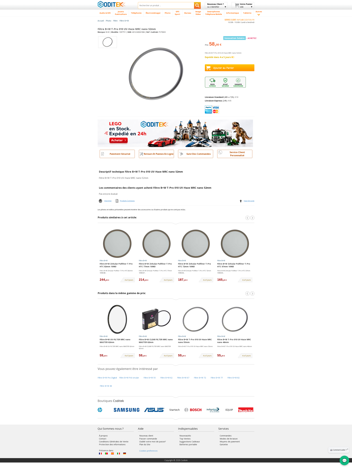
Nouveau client (146, 435)
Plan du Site (144, 444)
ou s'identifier (215, 5)
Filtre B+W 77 (217, 377)
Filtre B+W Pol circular (129, 377)
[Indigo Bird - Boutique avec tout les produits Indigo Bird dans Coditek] (213, 410)
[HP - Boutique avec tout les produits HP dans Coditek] (104, 410)
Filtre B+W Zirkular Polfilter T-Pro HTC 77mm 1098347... (155, 272)
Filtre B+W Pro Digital (107, 377)
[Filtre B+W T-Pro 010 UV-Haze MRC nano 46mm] (234, 319)
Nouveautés (185, 435)
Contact (102, 438)
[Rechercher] (197, 5)
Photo (108, 20)
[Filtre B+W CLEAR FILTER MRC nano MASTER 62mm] (156, 319)
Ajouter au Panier (223, 67)
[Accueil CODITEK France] (116, 4)
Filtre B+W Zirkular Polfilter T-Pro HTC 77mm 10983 (155, 265)
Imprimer (108, 201)
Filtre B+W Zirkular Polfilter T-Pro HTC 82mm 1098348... (116, 272)
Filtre (115, 20)
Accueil (101, 20)
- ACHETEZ (240, 38)
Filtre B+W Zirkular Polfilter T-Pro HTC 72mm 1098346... (194, 272)
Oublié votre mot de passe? (152, 441)
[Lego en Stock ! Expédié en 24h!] (175, 133)
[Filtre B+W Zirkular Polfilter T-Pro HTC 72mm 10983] (195, 243)
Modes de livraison (229, 438)
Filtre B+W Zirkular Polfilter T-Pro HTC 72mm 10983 (194, 265)
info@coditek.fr (245, 19)
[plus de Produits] (252, 293)
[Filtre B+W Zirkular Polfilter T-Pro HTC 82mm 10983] (117, 243)
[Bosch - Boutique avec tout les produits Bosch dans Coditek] (193, 410)
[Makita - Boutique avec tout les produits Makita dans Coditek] (245, 410)
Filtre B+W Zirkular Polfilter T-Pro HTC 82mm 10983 (116, 265)
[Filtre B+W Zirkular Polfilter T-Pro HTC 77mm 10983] (156, 243)
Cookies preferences (148, 450)
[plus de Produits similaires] (252, 218)
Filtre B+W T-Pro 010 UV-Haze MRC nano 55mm (195, 341)
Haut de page (249, 201)
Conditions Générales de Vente (113, 441)
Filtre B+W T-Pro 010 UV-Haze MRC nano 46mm (234, 341)
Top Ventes (185, 438)
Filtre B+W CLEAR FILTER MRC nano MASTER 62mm (156, 341)
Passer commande (148, 438)
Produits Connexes (127, 201)
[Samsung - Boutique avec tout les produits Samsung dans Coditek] (126, 410)
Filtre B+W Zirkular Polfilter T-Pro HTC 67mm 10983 (233, 265)
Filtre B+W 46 (106, 386)
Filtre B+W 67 (183, 377)
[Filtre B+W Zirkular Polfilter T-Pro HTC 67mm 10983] (234, 243)
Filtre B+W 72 (200, 377)
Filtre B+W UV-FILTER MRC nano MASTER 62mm (115, 341)
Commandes (226, 435)
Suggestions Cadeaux (189, 441)
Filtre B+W (124, 20)
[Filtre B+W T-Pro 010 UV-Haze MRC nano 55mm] (195, 319)
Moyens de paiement (230, 441)
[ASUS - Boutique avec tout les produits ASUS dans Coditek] (154, 410)
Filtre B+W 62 (166, 377)
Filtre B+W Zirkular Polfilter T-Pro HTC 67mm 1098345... (233, 272)
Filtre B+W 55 (150, 377)
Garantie (224, 444)
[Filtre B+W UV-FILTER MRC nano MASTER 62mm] (117, 319)
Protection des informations (112, 444)
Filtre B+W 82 (233, 377)
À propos (103, 435)
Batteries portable (188, 444)
